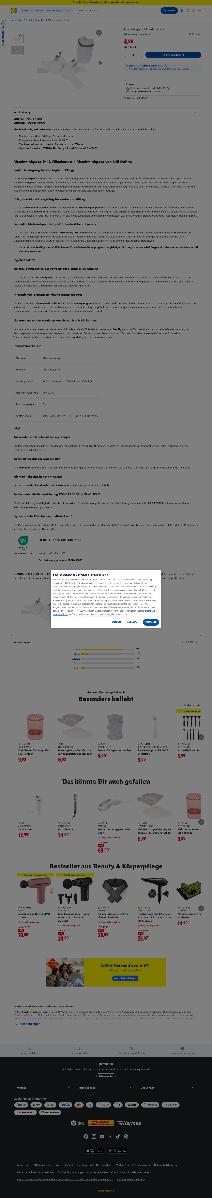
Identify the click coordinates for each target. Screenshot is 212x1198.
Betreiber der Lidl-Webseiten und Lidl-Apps (78, 579)
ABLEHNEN (117, 622)
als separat (78, 590)
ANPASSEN (132, 622)
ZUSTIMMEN (151, 622)
